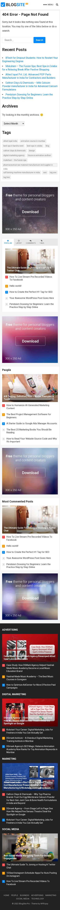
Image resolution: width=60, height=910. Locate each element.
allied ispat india (10, 141)
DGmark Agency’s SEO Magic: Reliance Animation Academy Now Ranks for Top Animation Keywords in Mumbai (31, 749)
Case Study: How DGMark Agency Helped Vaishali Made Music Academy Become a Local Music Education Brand (30, 668)
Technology (37, 899)
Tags (42, 243)
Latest (19, 243)
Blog (47, 146)
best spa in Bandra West (13, 146)
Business (24, 895)
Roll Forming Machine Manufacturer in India (21, 172)
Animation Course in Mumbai (33, 141)
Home (6, 895)
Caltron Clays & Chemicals (14, 151)
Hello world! (15, 285)
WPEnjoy (44, 903)
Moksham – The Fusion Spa (14, 160)
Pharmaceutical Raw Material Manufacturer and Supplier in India (28, 165)
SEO (44, 172)
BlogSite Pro (24, 903)
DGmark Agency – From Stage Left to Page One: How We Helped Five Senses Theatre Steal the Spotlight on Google (29, 811)
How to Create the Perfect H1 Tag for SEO (31, 291)
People (6, 370)
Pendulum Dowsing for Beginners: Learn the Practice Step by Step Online (32, 306)
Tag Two (6, 177)
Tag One (53, 172)
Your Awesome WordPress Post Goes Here (32, 298)
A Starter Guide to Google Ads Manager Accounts (31, 423)
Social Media (10, 829)
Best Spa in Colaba (34, 146)
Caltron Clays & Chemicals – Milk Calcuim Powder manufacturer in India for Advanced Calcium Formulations (30, 86)
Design (32, 151)
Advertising (10, 629)
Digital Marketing (14, 694)
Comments (31, 243)
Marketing (9, 758)
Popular (8, 243)
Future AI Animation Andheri (39, 155)
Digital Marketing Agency (13, 155)
